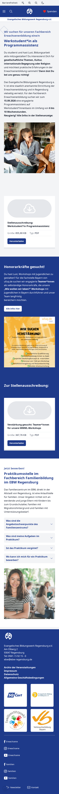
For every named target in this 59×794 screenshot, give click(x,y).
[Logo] (29, 636)
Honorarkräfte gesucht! (24, 267)
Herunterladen (16, 241)
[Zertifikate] (29, 708)
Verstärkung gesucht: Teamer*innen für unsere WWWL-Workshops (28, 426)
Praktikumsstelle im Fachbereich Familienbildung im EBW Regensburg (28, 477)
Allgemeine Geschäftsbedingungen (24, 677)
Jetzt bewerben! (14, 468)
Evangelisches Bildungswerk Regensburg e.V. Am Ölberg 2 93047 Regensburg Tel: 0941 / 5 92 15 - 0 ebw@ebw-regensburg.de (28, 652)
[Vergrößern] (29, 3)
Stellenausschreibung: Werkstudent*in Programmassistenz (28, 224)
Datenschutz (11, 674)
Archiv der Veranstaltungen (20, 667)
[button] (5, 789)
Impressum (10, 670)
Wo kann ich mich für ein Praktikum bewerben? (27, 558)
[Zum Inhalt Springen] (23, 3)
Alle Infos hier (13, 308)
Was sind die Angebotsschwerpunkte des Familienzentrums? (22, 524)
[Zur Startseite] (8, 636)
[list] (29, 672)
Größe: (16, 233)
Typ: (34, 233)
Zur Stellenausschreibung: (26, 385)
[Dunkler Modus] (43, 3)
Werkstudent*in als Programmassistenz (21, 43)
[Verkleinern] (36, 3)
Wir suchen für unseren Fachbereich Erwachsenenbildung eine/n (27, 33)
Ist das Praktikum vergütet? (22, 548)
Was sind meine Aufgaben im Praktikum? (22, 538)
